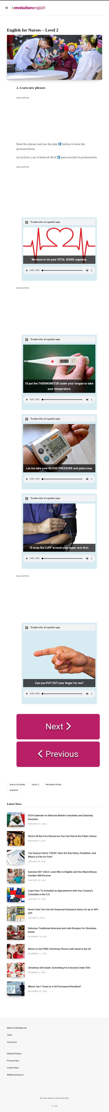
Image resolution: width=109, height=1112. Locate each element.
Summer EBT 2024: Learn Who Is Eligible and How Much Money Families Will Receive (62, 873)
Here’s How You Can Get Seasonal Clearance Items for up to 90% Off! (63, 911)
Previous (60, 754)
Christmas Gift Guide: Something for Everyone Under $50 (59, 967)
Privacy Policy (13, 1061)
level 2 (35, 785)
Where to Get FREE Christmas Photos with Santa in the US (59, 948)
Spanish (14, 790)
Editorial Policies (14, 1053)
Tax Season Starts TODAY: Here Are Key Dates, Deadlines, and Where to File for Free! (62, 855)
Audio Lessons (17, 785)
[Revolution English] (28, 8)
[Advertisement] (37, 117)
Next (55, 726)
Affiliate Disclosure (15, 1075)
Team (9, 1035)
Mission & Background (17, 1028)
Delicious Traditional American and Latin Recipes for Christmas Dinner (62, 930)
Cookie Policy (13, 1068)
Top (55, 1106)
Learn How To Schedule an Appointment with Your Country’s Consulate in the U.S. (60, 892)
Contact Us (12, 1042)
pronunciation (53, 785)
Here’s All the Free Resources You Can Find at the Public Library (62, 836)
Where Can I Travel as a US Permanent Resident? (54, 986)
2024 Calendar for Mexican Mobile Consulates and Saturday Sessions (60, 817)
